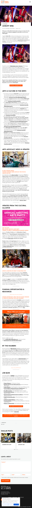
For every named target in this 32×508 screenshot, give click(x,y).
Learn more (16, 411)
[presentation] (8, 438)
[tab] (14, 449)
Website (23, 474)
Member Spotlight (6, 444)
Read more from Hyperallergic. (14, 101)
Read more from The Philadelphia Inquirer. (17, 97)
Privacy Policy (21, 497)
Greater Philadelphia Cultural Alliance (9, 28)
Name (2, 474)
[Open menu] (30, 2)
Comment (3, 462)
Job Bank (12, 375)
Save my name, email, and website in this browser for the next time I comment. (15, 477)
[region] (11, 502)
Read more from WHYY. (11, 115)
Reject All (10, 504)
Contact (10, 497)
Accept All (16, 504)
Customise (5, 504)
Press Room (14, 497)
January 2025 (21, 444)
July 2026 (3, 423)
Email (13, 474)
